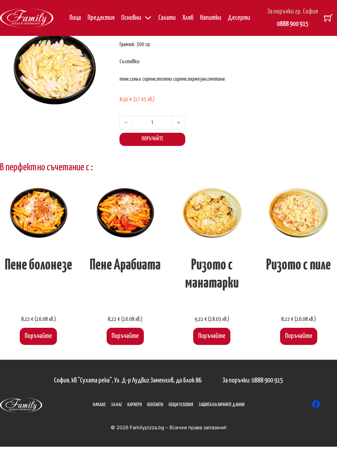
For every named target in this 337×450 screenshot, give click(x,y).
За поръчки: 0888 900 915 (252, 380)
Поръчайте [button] (38, 336)
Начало (99, 405)
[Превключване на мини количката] (328, 18)
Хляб (188, 17)
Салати (167, 17)
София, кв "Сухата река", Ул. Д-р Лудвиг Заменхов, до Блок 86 (127, 380)
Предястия (101, 17)
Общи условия (180, 405)
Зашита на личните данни (221, 405)
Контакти (155, 405)
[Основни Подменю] (148, 17)
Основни (131, 17)
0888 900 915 (292, 24)
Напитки (210, 17)
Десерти (239, 17)
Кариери (134, 405)
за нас (116, 405)
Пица (75, 17)
